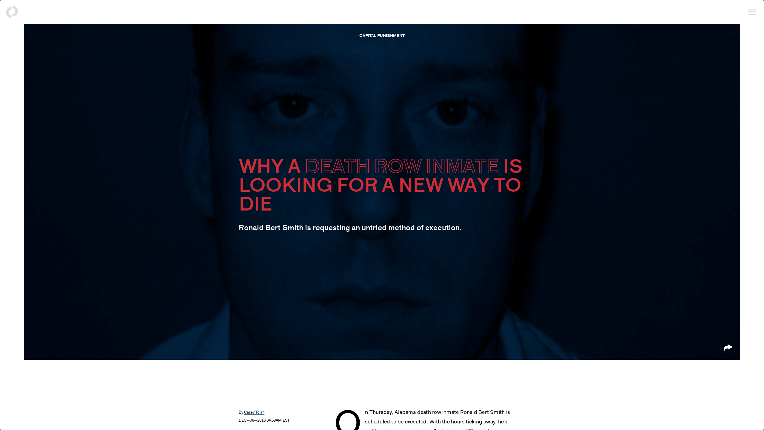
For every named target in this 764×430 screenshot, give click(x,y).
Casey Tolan (254, 412)
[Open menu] (752, 12)
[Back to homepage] (12, 12)
